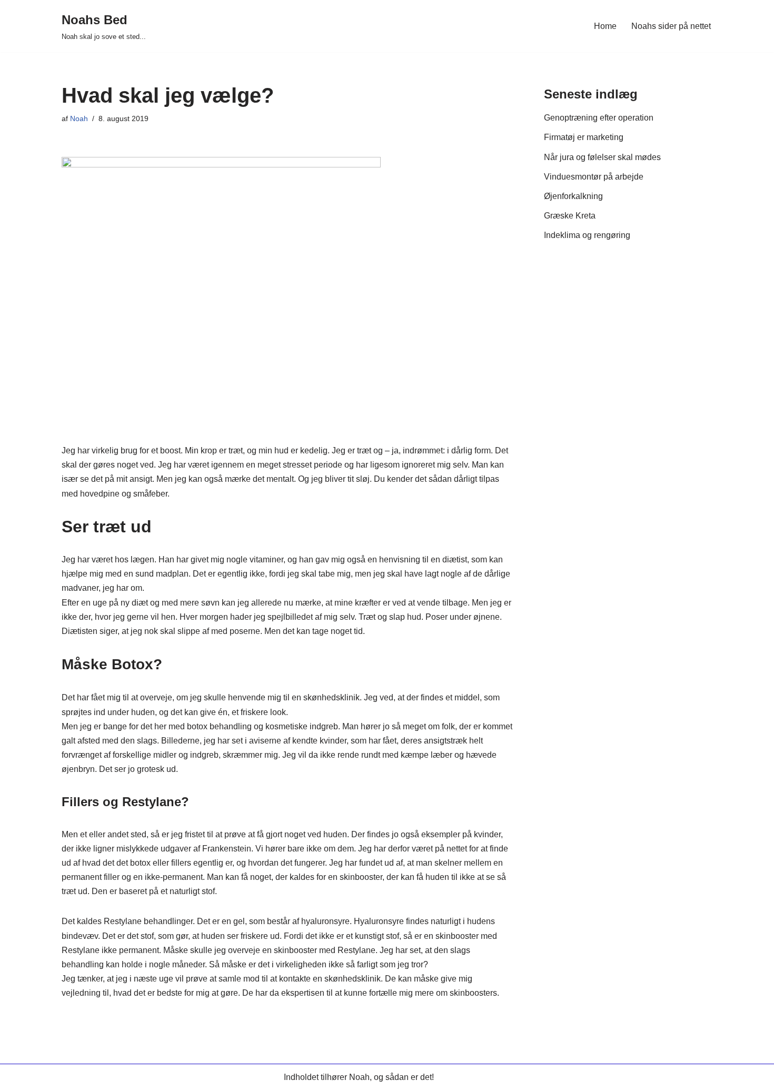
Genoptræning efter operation (598, 117)
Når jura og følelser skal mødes (602, 157)
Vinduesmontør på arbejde (593, 176)
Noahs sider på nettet (671, 26)
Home (605, 26)
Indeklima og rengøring (587, 235)
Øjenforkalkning (573, 196)
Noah (79, 118)
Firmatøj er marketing (583, 137)
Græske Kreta (570, 215)
